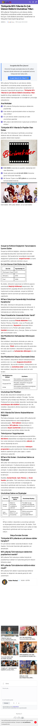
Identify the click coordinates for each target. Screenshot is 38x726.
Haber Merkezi (13, 580)
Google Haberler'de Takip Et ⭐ (19, 78)
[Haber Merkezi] (4, 582)
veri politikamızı (26, 722)
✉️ (19, 580)
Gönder (6, 703)
